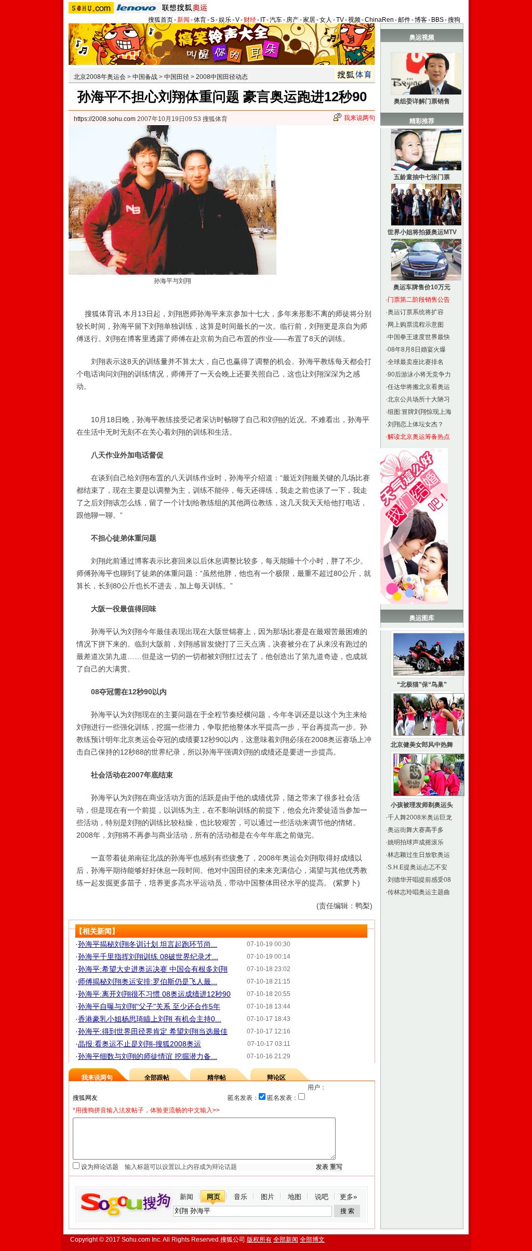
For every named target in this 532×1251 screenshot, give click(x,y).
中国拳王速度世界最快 (419, 337)
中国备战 (144, 76)
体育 (200, 19)
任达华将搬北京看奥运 (419, 387)
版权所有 (259, 1239)
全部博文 (312, 1239)
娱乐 (225, 19)
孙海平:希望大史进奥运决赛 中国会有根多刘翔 (153, 969)
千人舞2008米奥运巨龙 (420, 817)
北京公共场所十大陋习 (419, 399)
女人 (326, 19)
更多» (348, 1197)
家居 (309, 19)
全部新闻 (285, 1239)
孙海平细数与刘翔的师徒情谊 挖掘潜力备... (147, 1056)
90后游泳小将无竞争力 (419, 374)
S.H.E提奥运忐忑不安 (417, 867)
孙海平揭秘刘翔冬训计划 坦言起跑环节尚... (147, 944)
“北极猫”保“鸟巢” (422, 684)
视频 (354, 19)
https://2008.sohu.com (105, 119)
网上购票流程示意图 (416, 324)
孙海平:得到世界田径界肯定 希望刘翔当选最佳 (153, 1031)
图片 (267, 1197)
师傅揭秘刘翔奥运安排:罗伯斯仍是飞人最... (147, 981)
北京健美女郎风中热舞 (422, 744)
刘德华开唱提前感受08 (419, 879)
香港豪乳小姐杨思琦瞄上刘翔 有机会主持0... (149, 1019)
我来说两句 (359, 118)
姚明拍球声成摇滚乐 (416, 842)
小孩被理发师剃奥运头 (422, 805)
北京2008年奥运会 (100, 76)
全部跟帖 (156, 1077)
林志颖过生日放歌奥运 (419, 854)
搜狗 (454, 19)
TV (340, 19)
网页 (213, 1197)
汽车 (276, 19)
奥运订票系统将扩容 (416, 312)
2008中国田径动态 (222, 76)
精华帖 (216, 1077)
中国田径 (176, 76)
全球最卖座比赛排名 (416, 362)
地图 (294, 1197)
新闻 (183, 19)
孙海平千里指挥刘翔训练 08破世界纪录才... (148, 956)
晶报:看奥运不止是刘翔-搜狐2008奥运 (139, 1044)
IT (262, 19)
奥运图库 (421, 618)
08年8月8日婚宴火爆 (417, 349)
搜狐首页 (160, 19)
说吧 (321, 1197)
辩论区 (276, 1077)
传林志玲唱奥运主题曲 (419, 892)
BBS (437, 19)
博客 (421, 19)
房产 (292, 19)
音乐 (240, 1197)
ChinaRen (379, 19)
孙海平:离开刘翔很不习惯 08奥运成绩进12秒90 (154, 994)
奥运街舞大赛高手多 (416, 829)
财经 (250, 19)
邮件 (404, 19)
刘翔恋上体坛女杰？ (416, 424)
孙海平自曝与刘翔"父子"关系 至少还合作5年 (149, 1006)
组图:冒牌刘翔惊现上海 (419, 411)
